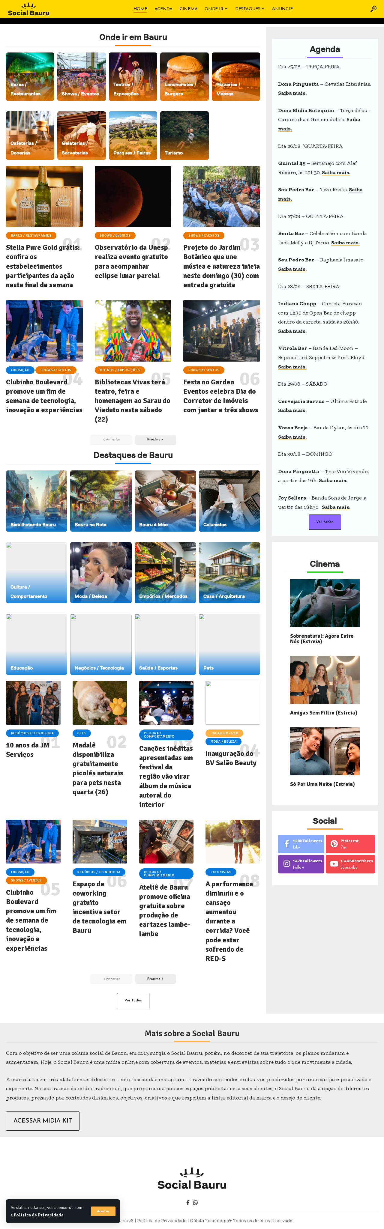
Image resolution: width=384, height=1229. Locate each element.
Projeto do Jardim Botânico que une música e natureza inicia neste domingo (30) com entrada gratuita (221, 266)
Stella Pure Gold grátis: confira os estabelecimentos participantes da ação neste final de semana (43, 266)
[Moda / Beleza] (100, 572)
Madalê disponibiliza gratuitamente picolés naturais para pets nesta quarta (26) (98, 768)
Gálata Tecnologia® (211, 1220)
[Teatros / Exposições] (133, 76)
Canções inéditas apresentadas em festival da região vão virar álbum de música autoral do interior (166, 776)
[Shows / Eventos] (81, 76)
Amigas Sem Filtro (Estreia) (323, 712)
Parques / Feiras (132, 153)
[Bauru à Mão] (165, 501)
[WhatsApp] (196, 1202)
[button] (103, 1211)
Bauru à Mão (153, 524)
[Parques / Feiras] (133, 135)
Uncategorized (224, 733)
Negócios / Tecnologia (99, 668)
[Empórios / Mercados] (165, 572)
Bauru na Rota (90, 524)
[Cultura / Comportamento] (36, 572)
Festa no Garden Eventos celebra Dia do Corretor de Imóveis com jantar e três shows (220, 396)
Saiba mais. (292, 93)
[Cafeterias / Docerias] (30, 135)
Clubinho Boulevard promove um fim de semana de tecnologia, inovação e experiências (44, 396)
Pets (208, 668)
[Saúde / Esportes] (165, 644)
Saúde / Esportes (158, 668)
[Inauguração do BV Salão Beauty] (233, 702)
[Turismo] (184, 135)
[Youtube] (350, 864)
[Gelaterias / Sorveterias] (81, 135)
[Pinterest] (350, 844)
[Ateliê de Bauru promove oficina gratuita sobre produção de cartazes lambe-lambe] (166, 841)
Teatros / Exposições (120, 370)
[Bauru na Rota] (100, 501)
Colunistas (214, 524)
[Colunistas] (229, 501)
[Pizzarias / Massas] (236, 76)
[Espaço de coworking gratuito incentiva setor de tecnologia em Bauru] (100, 841)
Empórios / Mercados (163, 596)
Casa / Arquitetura (224, 596)
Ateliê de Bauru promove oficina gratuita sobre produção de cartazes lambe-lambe (164, 910)
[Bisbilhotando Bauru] (36, 501)
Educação (20, 370)
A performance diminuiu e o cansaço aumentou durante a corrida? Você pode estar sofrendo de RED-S (229, 921)
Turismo (174, 153)
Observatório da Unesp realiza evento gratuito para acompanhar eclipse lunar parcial (131, 261)
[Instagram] (301, 864)
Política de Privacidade (39, 1215)
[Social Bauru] (28, 9)
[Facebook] (301, 844)
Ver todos (133, 1000)
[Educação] (36, 644)
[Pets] (229, 644)
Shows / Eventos (80, 94)
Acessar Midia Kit (43, 1121)
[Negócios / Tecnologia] (100, 644)
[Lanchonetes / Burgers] (184, 76)
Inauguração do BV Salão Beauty (231, 758)
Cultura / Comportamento (159, 734)
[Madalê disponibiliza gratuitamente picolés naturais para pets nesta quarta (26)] (100, 702)
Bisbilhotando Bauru (33, 524)
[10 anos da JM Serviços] (33, 702)
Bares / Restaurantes (31, 235)
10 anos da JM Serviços (28, 750)
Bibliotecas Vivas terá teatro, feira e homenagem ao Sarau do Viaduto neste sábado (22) (132, 400)
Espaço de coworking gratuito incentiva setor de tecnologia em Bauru (100, 907)
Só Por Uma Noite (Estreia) (322, 784)
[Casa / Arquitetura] (229, 572)
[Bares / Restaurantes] (30, 76)
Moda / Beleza (91, 596)
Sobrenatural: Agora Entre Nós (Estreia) (322, 639)
